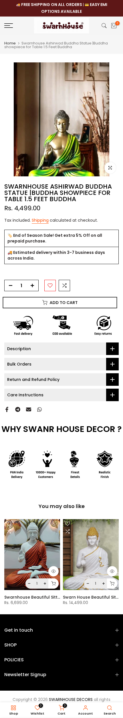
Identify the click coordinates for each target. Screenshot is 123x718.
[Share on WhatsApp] (39, 409)
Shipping (40, 220)
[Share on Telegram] (17, 409)
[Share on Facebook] (6, 409)
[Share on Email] (28, 409)
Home (10, 43)
